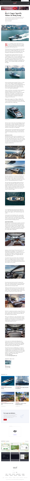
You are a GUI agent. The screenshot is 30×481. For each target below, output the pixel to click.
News (2, 3)
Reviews (13, 474)
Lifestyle (15, 475)
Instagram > (27, 441)
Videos (10, 474)
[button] (5, 447)
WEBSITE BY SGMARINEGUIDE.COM (20, 479)
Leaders (23, 474)
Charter (11, 475)
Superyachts (18, 474)
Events (23, 475)
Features (6, 475)
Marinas (19, 475)
